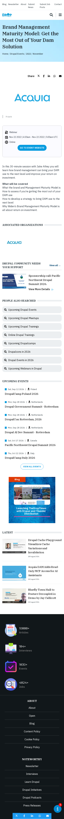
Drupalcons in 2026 (19, 351)
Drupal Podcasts (32, 797)
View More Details (39, 289)
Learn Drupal (32, 781)
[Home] (7, 15)
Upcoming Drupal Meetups (23, 318)
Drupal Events (17, 53)
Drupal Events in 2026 (21, 360)
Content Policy (32, 731)
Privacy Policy (32, 747)
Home (5, 53)
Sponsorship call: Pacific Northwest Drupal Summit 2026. (44, 280)
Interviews (32, 773)
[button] (33, 76)
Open (32, 715)
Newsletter (13, 4)
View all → (55, 265)
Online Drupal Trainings (21, 334)
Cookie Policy (32, 739)
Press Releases (32, 805)
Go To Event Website (32, 147)
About (23, 4)
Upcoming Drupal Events (22, 309)
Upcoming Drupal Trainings (23, 326)
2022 (28, 53)
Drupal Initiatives (32, 789)
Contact (58, 4)
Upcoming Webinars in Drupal (25, 368)
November (38, 53)
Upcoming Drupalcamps (22, 343)
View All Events (32, 466)
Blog (4, 4)
